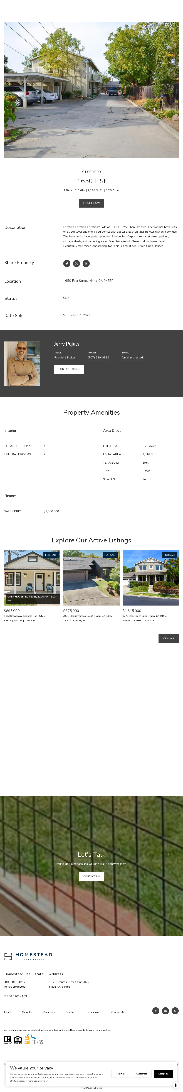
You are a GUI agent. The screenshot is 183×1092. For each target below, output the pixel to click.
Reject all (120, 1073)
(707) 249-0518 (98, 358)
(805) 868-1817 (15, 982)
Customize (141, 1073)
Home (7, 1012)
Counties (70, 1012)
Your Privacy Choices (91, 1087)
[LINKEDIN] (165, 1010)
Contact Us (117, 1012)
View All (168, 638)
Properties (49, 1012)
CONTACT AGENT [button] (69, 369)
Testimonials (93, 1012)
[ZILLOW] (175, 1010)
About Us (27, 1012)
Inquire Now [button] (91, 203)
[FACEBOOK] (155, 1010)
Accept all (163, 1073)
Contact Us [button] (91, 876)
